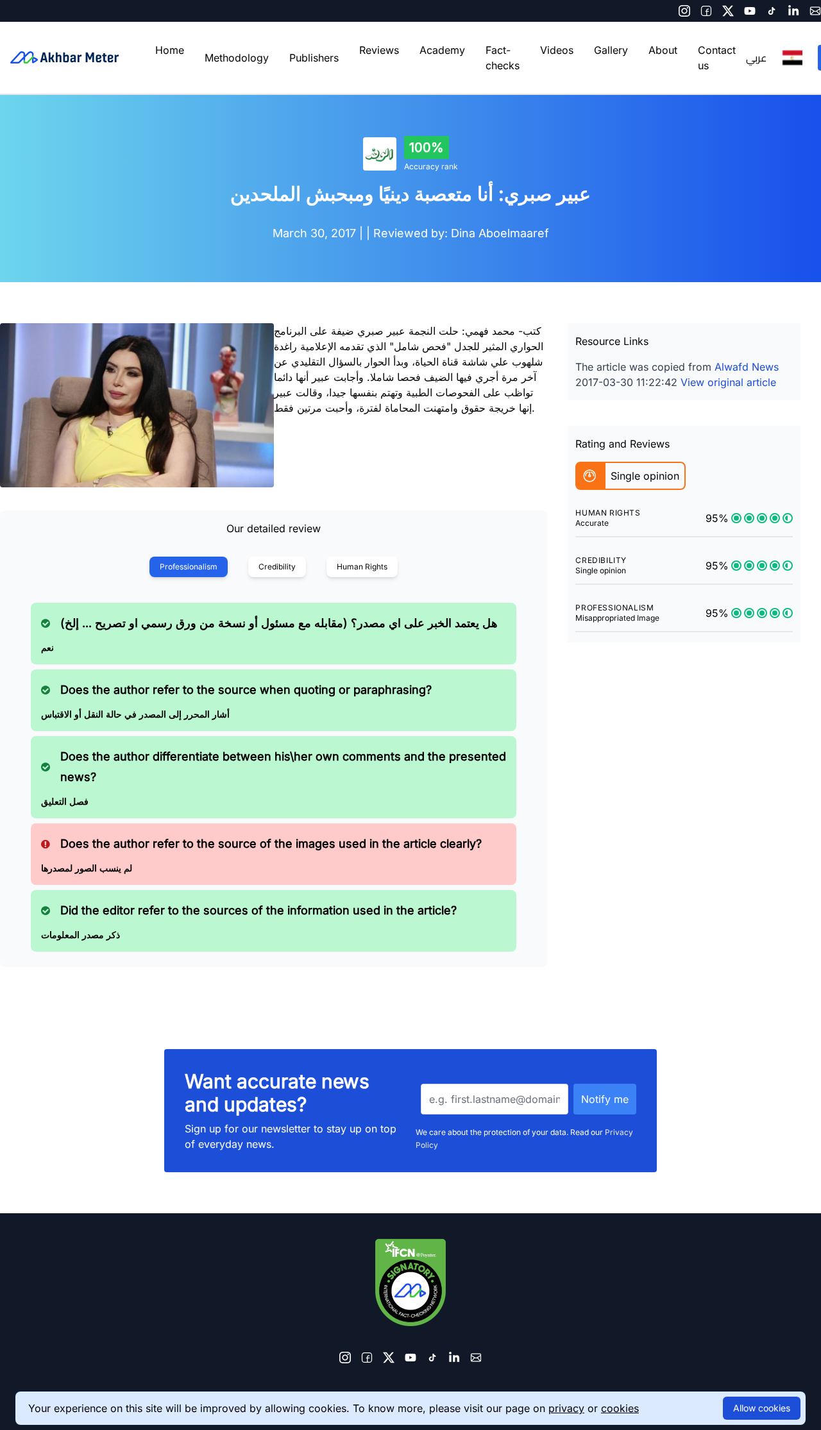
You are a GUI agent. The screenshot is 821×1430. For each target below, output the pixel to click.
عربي (756, 57)
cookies (620, 1408)
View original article (728, 382)
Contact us (717, 58)
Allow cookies (761, 1407)
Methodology (237, 57)
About (662, 50)
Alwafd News (747, 366)
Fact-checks (503, 58)
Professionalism (188, 566)
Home (169, 50)
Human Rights (362, 566)
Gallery (611, 50)
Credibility (277, 566)
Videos (556, 50)
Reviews (379, 50)
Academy (442, 50)
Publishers (314, 57)
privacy (566, 1408)
